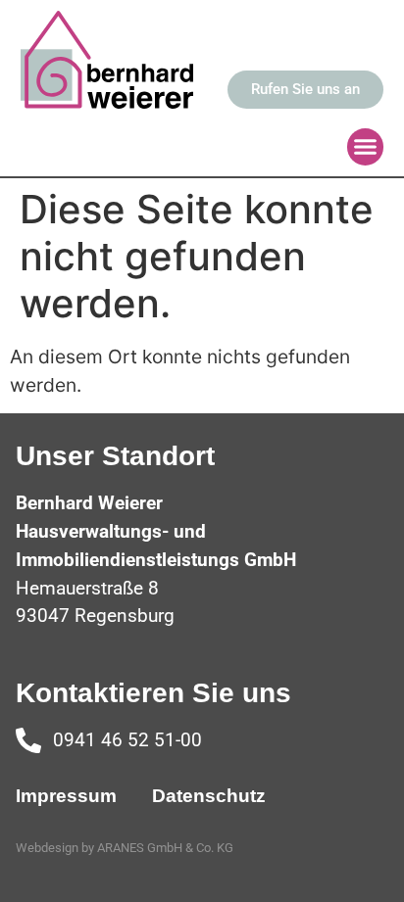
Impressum (66, 795)
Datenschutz (209, 795)
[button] (365, 147)
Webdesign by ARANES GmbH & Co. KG (124, 847)
